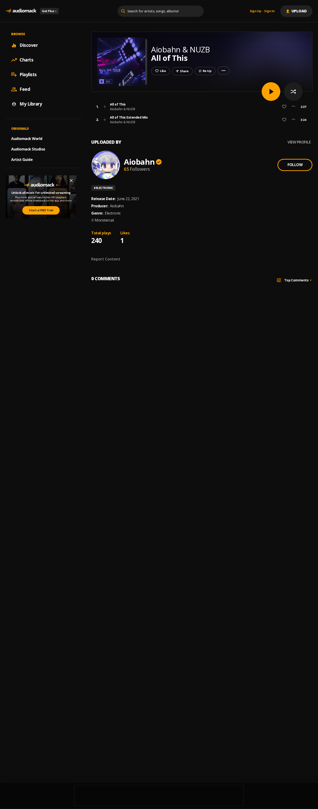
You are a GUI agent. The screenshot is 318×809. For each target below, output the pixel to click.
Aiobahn (139, 162)
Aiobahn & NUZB (122, 109)
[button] (200, 106)
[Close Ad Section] (71, 180)
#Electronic (103, 188)
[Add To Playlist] (104, 106)
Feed (25, 89)
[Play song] (271, 91)
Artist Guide (22, 159)
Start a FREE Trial (41, 210)
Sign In (269, 11)
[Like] (284, 107)
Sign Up (255, 11)
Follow (295, 164)
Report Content (105, 259)
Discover (29, 45)
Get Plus (49, 11)
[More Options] (293, 106)
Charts (26, 60)
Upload (299, 11)
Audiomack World (26, 138)
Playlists (28, 75)
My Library (31, 104)
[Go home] (21, 11)
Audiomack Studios (28, 149)
